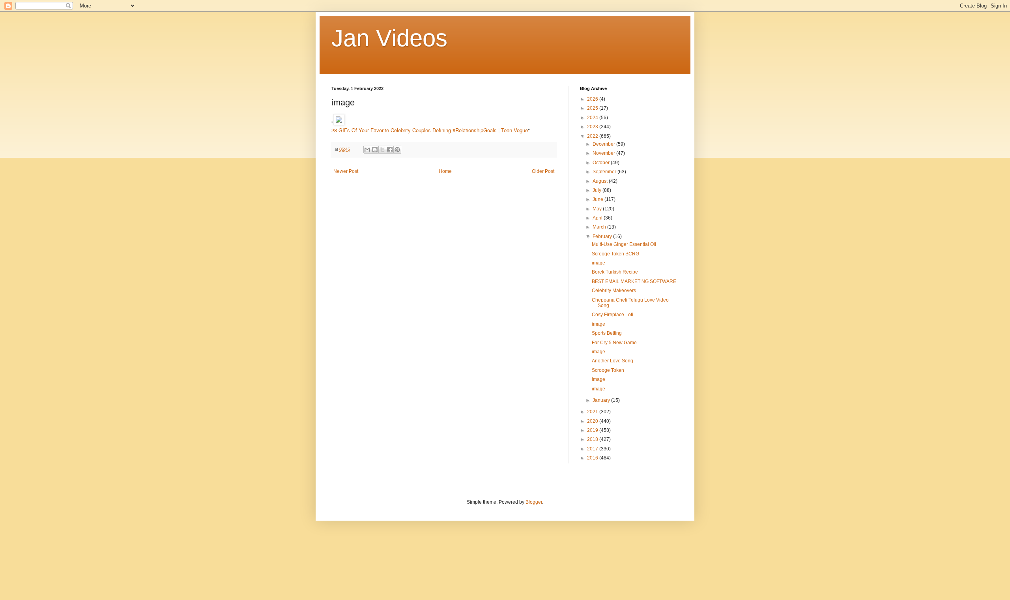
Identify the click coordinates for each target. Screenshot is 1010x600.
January (602, 400)
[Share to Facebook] (390, 150)
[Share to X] (382, 150)
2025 (593, 108)
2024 (593, 117)
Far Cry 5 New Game (614, 342)
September (605, 171)
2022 (593, 136)
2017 (593, 449)
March (600, 227)
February (603, 236)
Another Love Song (612, 361)
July (597, 190)
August (601, 181)
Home (445, 171)
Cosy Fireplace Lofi (612, 314)
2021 (593, 411)
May (598, 209)
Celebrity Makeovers (614, 290)
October (602, 162)
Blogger (534, 502)
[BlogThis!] (375, 150)
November (604, 153)
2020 (593, 421)
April (598, 218)
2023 (593, 126)
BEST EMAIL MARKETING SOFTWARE (634, 281)
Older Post (543, 171)
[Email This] (367, 150)
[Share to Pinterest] (397, 150)
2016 (593, 458)
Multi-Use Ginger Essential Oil (624, 244)
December (604, 144)
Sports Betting (607, 333)
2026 (593, 99)
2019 (593, 430)
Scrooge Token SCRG (615, 254)
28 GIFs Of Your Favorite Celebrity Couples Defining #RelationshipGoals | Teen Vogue (429, 130)
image (598, 263)
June (598, 199)
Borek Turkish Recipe (615, 272)
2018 (593, 439)
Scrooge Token (608, 370)
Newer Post (345, 171)
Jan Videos (389, 38)
